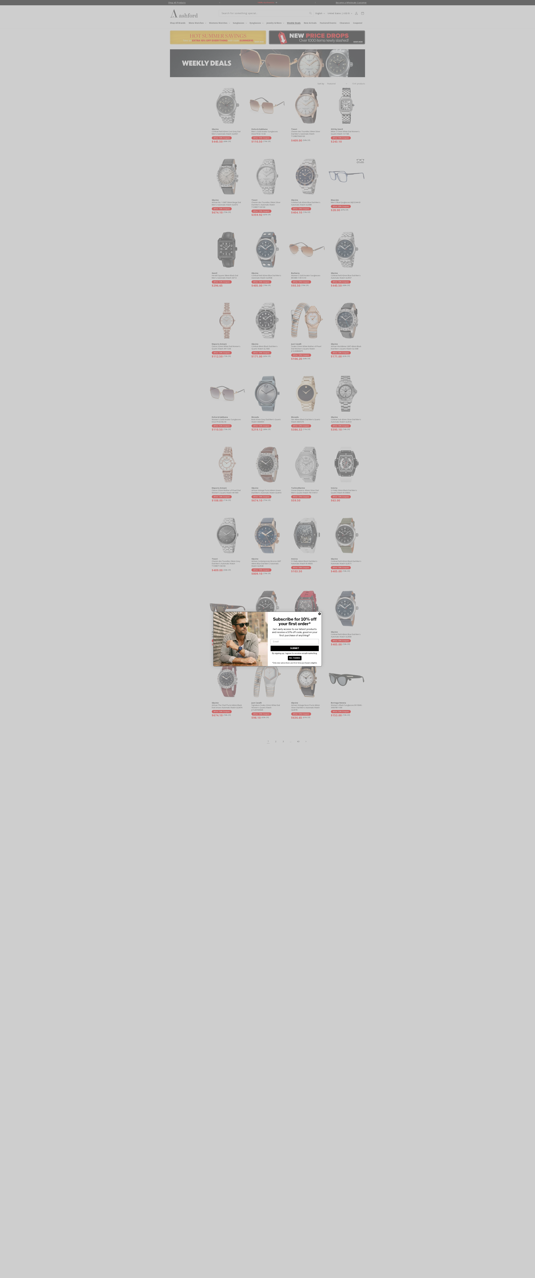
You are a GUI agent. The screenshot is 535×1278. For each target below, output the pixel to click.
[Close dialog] (319, 613)
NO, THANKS (294, 658)
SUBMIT (294, 648)
